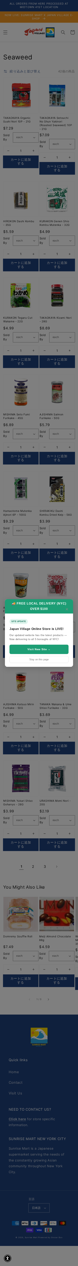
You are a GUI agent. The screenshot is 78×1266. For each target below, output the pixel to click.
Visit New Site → (39, 649)
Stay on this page (39, 659)
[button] (7, 1258)
